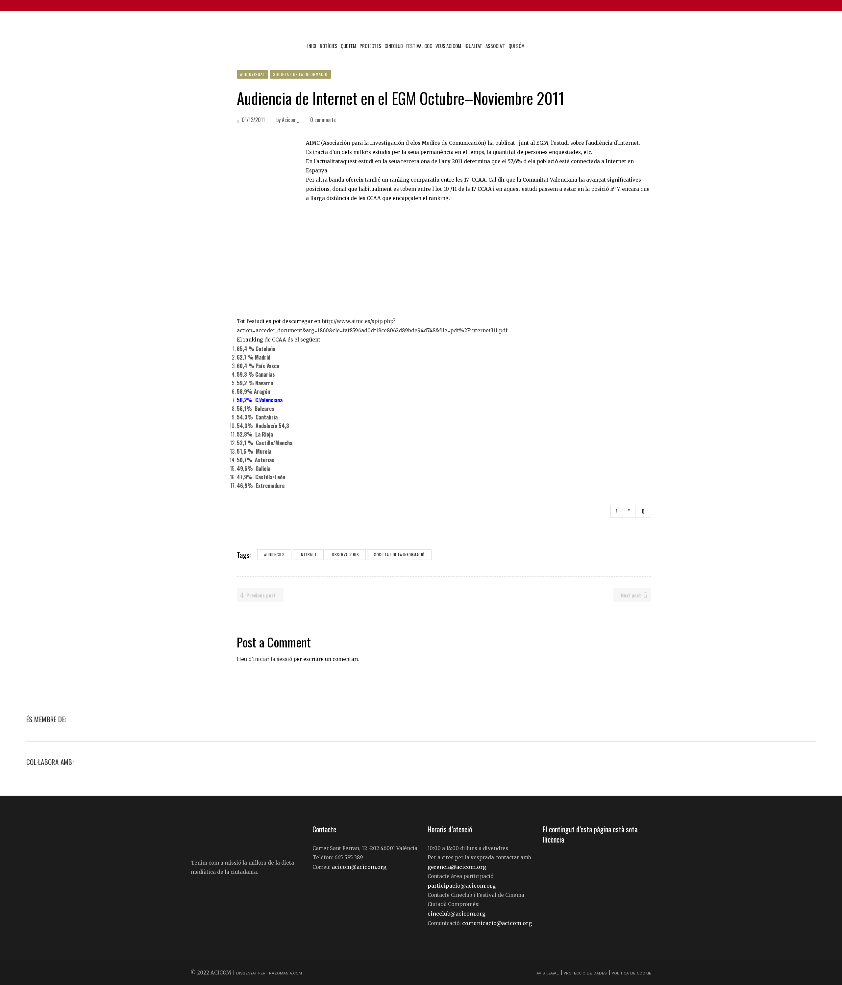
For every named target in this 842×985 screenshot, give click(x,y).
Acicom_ (290, 120)
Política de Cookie (631, 973)
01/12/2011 (252, 120)
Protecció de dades (585, 973)
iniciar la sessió (272, 659)
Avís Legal (548, 973)
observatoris (345, 554)
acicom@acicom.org (359, 867)
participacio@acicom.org (462, 885)
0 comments (323, 120)
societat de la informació (399, 554)
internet (308, 554)
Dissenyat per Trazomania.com (269, 973)
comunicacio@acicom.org (497, 923)
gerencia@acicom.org (457, 867)
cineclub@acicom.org (456, 913)
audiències (274, 554)
